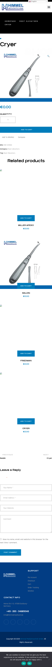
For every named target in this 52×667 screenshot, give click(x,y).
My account (32, 577)
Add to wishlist (8, 137)
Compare (21, 137)
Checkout (31, 581)
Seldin (26, 293)
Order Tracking (33, 587)
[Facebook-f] (6, 622)
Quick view (47, 174)
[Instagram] (19, 622)
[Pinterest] (26, 622)
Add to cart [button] (26, 218)
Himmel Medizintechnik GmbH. (32, 639)
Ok (24, 663)
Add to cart (26, 129)
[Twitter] (13, 622)
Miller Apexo (26, 225)
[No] (49, 659)
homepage (10, 21)
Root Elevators (9, 153)
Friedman (26, 361)
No (29, 663)
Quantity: (6, 114)
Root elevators (29, 21)
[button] (49, 7)
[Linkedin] (33, 622)
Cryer (26, 428)
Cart (29, 584)
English (34, 1)
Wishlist (31, 591)
